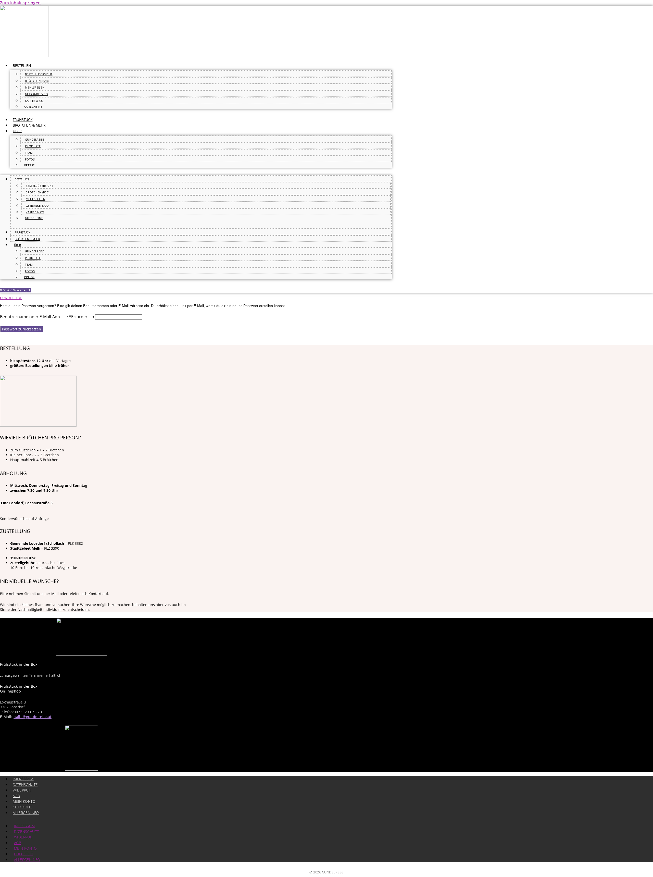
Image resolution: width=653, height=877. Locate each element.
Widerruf (22, 790)
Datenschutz (25, 784)
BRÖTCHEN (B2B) (37, 81)
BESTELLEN (22, 65)
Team (29, 153)
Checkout (22, 807)
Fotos (30, 159)
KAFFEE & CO (34, 101)
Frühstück (22, 119)
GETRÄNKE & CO (36, 94)
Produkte (33, 146)
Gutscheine (33, 106)
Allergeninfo (26, 812)
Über (17, 130)
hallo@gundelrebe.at (33, 716)
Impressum (23, 778)
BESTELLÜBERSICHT (38, 74)
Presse (29, 165)
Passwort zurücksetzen (21, 329)
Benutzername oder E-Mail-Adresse (47, 316)
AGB (16, 795)
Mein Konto (24, 801)
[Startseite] (24, 55)
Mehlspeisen (34, 87)
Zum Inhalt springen (20, 3)
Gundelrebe (34, 139)
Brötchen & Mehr (29, 125)
